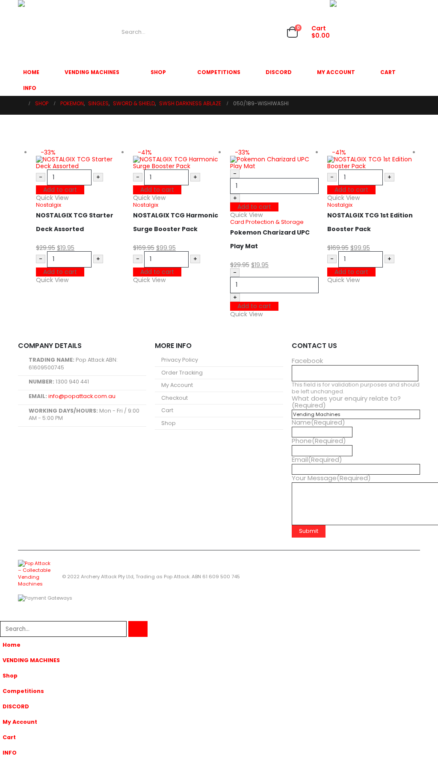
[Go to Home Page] (20, 103)
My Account (336, 72)
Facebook (307, 360)
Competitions (218, 72)
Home (31, 72)
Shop (158, 72)
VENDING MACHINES (92, 72)
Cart (388, 72)
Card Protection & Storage (267, 222)
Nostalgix (48, 205)
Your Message (331, 478)
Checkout (174, 397)
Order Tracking (182, 372)
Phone (319, 440)
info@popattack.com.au (81, 396)
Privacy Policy (179, 359)
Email (317, 459)
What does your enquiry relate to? (346, 402)
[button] (5, 615)
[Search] (206, 32)
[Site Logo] (50, 32)
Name (318, 422)
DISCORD (279, 72)
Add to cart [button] (60, 189)
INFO (29, 88)
